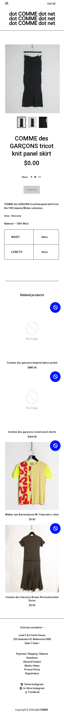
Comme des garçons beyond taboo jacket (32, 362)
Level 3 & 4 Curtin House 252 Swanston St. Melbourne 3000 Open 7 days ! (32, 639)
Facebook (33, 692)
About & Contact (32, 661)
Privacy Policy (32, 669)
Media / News (32, 665)
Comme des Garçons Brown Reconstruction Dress (32, 599)
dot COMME (41, 709)
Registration (32, 673)
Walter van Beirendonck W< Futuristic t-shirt (32, 514)
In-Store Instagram (34, 688)
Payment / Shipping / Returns (32, 653)
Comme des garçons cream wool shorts (32, 431)
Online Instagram (34, 684)
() (51, 3)
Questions (32, 657)
